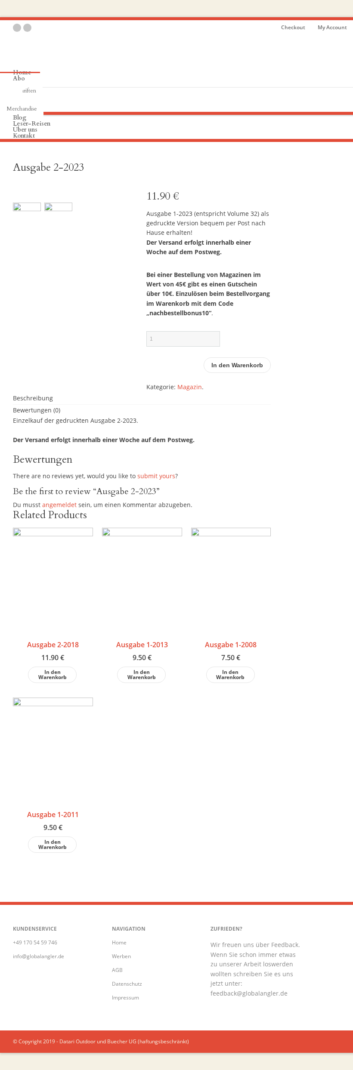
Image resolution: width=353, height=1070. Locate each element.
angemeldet (59, 505)
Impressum (125, 997)
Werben (121, 956)
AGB (117, 970)
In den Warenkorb (237, 365)
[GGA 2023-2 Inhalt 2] (58, 221)
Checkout (293, 27)
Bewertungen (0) (36, 410)
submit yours (156, 476)
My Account (332, 27)
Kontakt (24, 136)
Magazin (189, 387)
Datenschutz (127, 983)
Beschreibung (33, 398)
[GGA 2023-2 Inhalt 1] (27, 221)
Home (119, 942)
